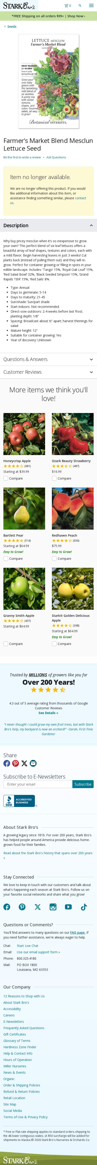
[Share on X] (24, 763)
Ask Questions (56, 157)
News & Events (14, 1072)
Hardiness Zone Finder (19, 1047)
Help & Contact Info (17, 1053)
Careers (9, 1015)
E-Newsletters (13, 1021)
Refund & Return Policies (21, 1091)
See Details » (48, 713)
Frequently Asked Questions (23, 1028)
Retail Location (14, 1098)
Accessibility (12, 1009)
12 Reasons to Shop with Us (24, 996)
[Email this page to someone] (33, 763)
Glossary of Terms (16, 1040)
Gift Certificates (14, 1034)
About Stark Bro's (16, 1002)
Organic (9, 1079)
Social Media (12, 1110)
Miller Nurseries (14, 1066)
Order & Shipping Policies (21, 1085)
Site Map (9, 1104)
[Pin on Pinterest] (15, 763)
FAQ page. (77, 932)
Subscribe (83, 784)
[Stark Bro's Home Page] (19, 5)
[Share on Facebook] (6, 763)
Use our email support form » (38, 952)
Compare (16, 478)
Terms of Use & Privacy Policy (25, 1117)
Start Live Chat (27, 945)
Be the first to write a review (22, 157)
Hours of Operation (17, 1060)
